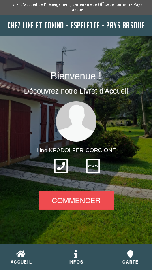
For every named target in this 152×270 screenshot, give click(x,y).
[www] (93, 176)
